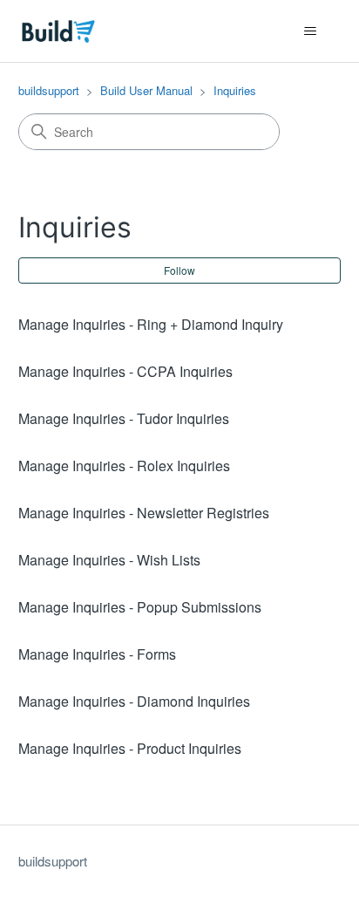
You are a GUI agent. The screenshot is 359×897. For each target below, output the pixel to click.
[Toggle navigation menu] (310, 31)
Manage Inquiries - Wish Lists (109, 560)
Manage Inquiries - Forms (97, 654)
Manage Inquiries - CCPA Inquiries (125, 371)
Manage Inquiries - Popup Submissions (139, 607)
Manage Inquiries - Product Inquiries (129, 748)
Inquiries (234, 90)
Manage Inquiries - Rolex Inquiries (124, 465)
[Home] (59, 31)
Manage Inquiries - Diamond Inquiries (134, 701)
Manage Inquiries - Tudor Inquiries (123, 418)
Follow (179, 270)
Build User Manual (146, 90)
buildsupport (48, 90)
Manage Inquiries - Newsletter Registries (143, 513)
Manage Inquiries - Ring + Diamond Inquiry (150, 324)
